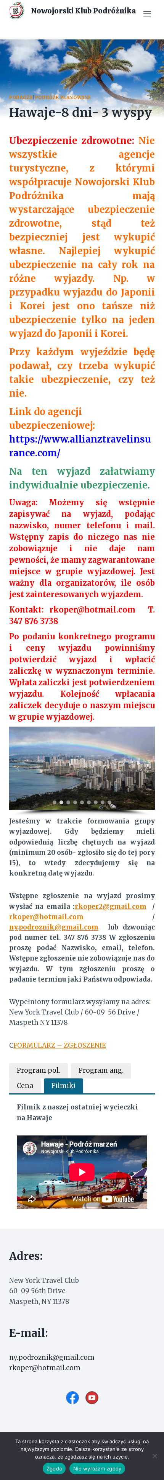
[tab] (38, 1070)
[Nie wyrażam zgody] (154, 1456)
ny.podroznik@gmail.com (53, 927)
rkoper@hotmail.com (92, 609)
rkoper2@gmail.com (110, 906)
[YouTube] (91, 1397)
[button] (18, 768)
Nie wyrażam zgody (97, 1468)
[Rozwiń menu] (147, 13)
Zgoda (54, 1468)
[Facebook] (72, 1397)
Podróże (21, 97)
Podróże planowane (63, 97)
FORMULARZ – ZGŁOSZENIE (59, 1045)
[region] (82, 771)
